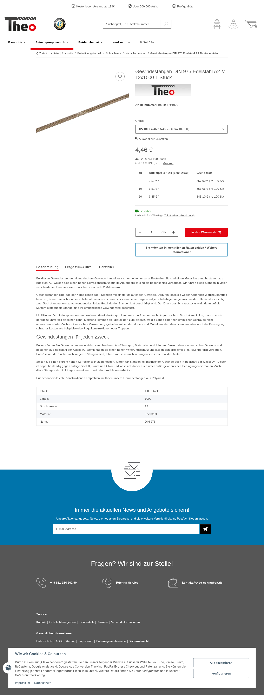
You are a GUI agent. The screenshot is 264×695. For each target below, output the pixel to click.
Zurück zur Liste (49, 53)
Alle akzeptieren (221, 662)
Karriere (103, 622)
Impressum (22, 682)
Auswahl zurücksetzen (153, 139)
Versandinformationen (125, 622)
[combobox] (181, 129)
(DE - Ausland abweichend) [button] (179, 215)
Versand (168, 163)
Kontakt (41, 622)
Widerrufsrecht (139, 641)
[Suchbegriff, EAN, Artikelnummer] (166, 24)
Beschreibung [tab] (47, 267)
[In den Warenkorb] (39, 66)
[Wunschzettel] (233, 24)
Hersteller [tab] (106, 267)
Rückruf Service (127, 582)
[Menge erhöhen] (173, 232)
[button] (217, 24)
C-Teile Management (63, 622)
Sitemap (70, 641)
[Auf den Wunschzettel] (120, 76)
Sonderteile (87, 622)
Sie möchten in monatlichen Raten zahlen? (181, 250)
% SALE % (147, 42)
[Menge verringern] (140, 232)
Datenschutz (42, 682)
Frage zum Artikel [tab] (78, 267)
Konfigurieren (221, 673)
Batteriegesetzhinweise (111, 641)
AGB (59, 641)
